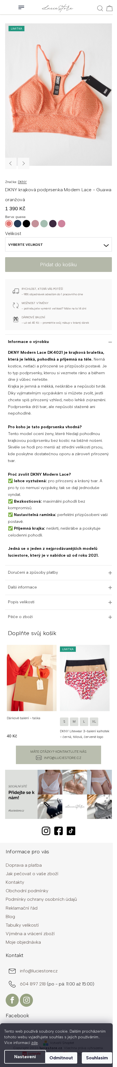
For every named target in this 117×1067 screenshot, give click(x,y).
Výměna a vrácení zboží (30, 933)
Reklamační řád (21, 908)
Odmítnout (61, 1057)
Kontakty (15, 882)
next (108, 690)
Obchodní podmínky (27, 890)
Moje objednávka (23, 942)
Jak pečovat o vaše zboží (32, 873)
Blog (10, 916)
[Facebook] (12, 1000)
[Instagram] (26, 1000)
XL (94, 721)
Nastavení (25, 1056)
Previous (10, 163)
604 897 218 (33, 984)
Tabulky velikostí (22, 925)
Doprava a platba (24, 865)
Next (23, 163)
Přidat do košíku (58, 264)
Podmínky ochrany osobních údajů (41, 899)
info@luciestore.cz (62, 758)
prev (8, 690)
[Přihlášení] (5, 7)
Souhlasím (97, 1057)
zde (34, 1043)
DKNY (22, 182)
